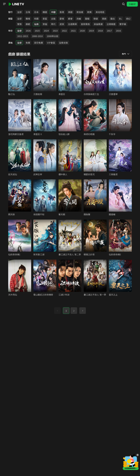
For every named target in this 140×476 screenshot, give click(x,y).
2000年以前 (52, 36)
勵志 (112, 18)
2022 (64, 30)
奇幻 (128, 18)
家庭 (45, 18)
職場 (28, 18)
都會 (70, 18)
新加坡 (80, 12)
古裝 (53, 18)
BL (120, 18)
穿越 (45, 24)
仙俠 (36, 24)
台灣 (28, 12)
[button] (82, 310)
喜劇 (104, 18)
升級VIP (132, 4)
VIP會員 (51, 42)
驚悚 (19, 24)
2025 (37, 30)
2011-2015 (22, 36)
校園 (36, 18)
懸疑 (96, 18)
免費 (28, 42)
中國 (53, 12)
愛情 (62, 18)
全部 (19, 12)
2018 (100, 30)
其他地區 (100, 12)
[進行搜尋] (123, 4)
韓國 (45, 12)
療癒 (28, 24)
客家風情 (85, 24)
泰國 (70, 12)
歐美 (89, 12)
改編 (79, 18)
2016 (118, 30)
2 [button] (73, 310)
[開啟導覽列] (4, 4)
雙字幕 (122, 24)
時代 (53, 24)
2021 (73, 30)
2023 (55, 30)
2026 (28, 30)
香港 (62, 12)
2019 (91, 30)
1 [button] (66, 310)
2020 (82, 30)
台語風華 (72, 24)
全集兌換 (63, 42)
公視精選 (111, 24)
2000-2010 (37, 36)
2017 (109, 30)
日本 (36, 12)
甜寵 (87, 18)
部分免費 (38, 42)
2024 (46, 30)
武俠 (62, 24)
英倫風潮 (98, 24)
